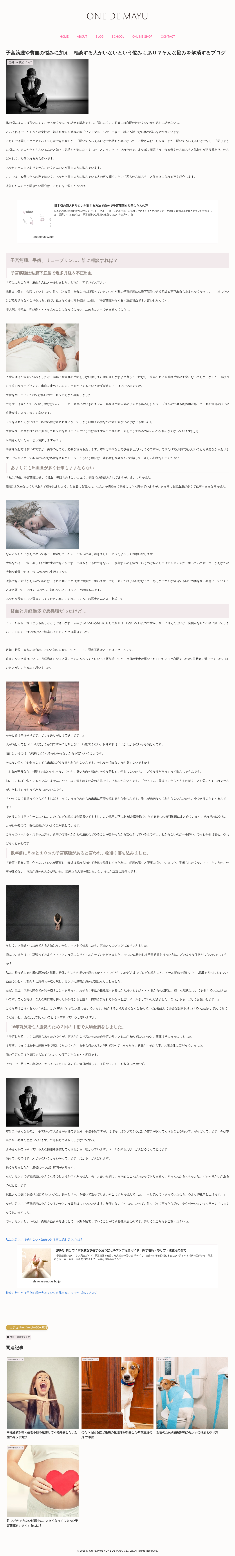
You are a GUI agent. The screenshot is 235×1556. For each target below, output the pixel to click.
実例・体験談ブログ (20, 1337)
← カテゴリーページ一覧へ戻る (27, 1327)
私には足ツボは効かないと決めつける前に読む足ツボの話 (44, 1239)
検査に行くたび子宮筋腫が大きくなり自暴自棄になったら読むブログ (51, 1292)
